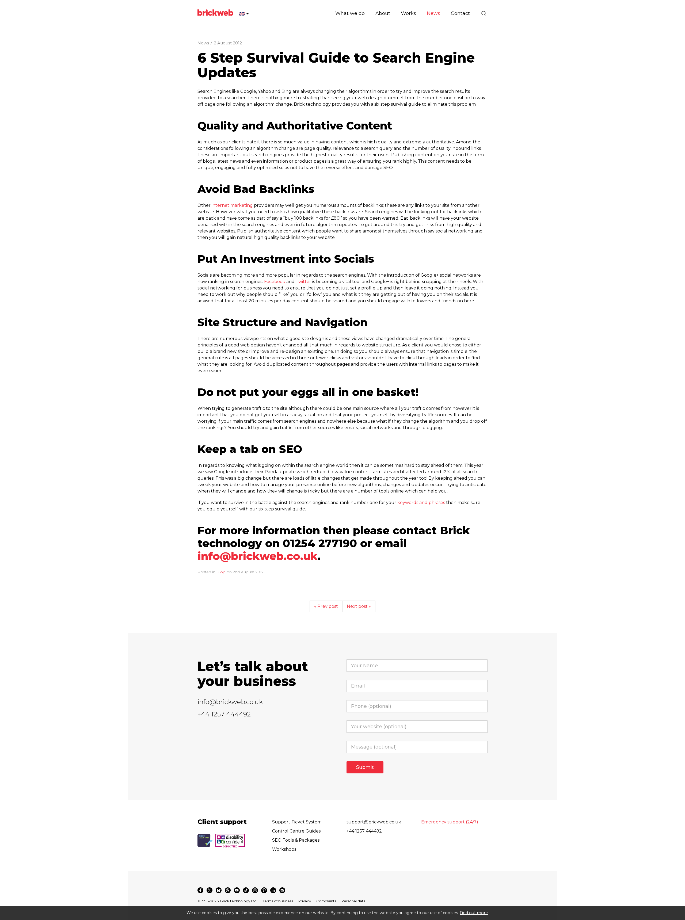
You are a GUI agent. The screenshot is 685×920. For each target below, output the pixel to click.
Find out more (474, 912)
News (203, 42)
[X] (209, 890)
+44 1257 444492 (224, 714)
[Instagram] (255, 890)
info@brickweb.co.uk (257, 556)
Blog (221, 572)
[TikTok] (245, 890)
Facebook (274, 281)
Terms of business (278, 901)
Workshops (284, 849)
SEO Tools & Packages (295, 840)
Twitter (303, 281)
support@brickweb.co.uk (374, 821)
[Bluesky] (218, 890)
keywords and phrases (421, 502)
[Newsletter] (282, 890)
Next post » (359, 606)
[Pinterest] (264, 890)
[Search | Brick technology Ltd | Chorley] (484, 13)
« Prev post (326, 606)
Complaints (326, 901)
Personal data (353, 901)
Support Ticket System (297, 821)
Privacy (304, 901)
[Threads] (227, 890)
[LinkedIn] (273, 890)
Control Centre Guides (296, 831)
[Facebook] (200, 890)
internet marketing (232, 205)
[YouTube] (236, 890)
